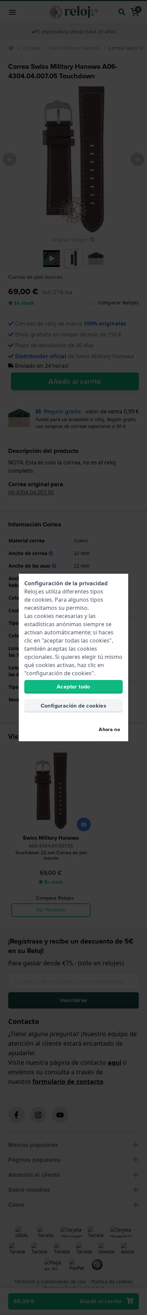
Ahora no (109, 729)
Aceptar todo (73, 687)
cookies (42, 599)
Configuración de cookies (74, 706)
